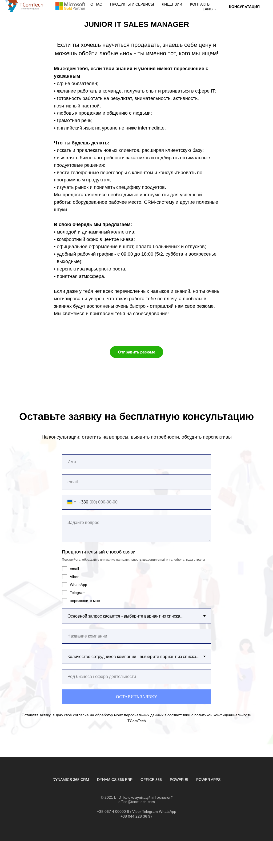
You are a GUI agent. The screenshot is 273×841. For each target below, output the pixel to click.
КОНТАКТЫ (200, 4)
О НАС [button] (96, 4)
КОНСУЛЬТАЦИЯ (244, 7)
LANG (208, 9)
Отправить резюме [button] (136, 352)
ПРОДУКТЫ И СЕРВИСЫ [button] (132, 4)
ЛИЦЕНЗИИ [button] (172, 4)
